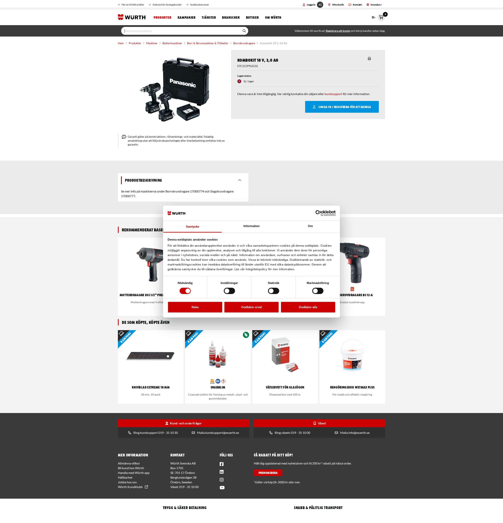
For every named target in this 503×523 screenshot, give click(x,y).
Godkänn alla (308, 307)
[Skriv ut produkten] (369, 58)
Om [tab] (310, 226)
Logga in (311, 4)
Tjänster (209, 17)
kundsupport (333, 94)
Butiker (252, 17)
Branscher (231, 17)
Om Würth (273, 17)
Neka (195, 307)
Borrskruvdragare (244, 43)
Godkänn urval (251, 307)
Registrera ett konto (338, 30)
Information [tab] (251, 226)
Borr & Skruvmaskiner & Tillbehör (207, 43)
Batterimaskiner (172, 43)
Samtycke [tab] (192, 226)
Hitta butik (338, 4)
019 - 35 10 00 (189, 487)
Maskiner (152, 43)
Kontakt (357, 4)
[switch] (229, 291)
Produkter (162, 17)
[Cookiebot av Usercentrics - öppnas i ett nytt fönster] (318, 213)
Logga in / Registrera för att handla (345, 107)
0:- (378, 16)
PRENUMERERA (268, 472)
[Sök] (244, 31)
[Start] (132, 17)
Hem (121, 43)
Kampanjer (187, 17)
